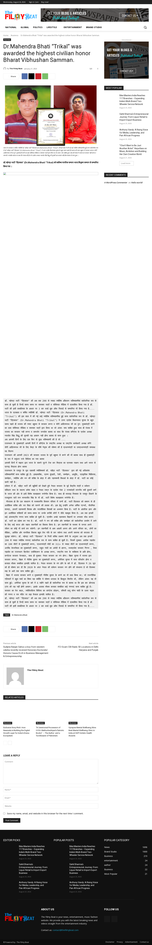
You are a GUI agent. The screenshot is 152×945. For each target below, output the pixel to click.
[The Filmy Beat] (5, 68)
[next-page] (10, 743)
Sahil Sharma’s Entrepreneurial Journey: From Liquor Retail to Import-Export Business (133, 117)
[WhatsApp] (45, 76)
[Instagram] (147, 2)
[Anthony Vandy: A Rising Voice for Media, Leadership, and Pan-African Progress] (111, 133)
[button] (145, 27)
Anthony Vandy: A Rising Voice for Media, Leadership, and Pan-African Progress (133, 133)
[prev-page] (5, 743)
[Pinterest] (38, 76)
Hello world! (136, 182)
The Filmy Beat (16, 68)
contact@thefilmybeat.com (66, 930)
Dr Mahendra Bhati (19, 615)
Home (5, 35)
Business (14, 35)
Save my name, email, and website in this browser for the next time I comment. (45, 813)
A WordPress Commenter (115, 182)
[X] (31, 76)
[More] (52, 76)
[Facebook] (143, 2)
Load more (125, 163)
